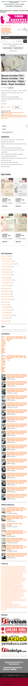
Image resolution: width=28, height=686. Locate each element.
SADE (4, 593)
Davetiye (6, 115)
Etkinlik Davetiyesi (12, 581)
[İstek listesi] (20, 30)
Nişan (18, 116)
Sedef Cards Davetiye (7, 595)
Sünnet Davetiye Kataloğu (8, 600)
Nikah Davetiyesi (13, 116)
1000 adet (5, 567)
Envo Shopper (22, 675)
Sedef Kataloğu (19, 595)
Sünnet (17, 597)
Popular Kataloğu (21, 590)
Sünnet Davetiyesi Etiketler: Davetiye (10, 605)
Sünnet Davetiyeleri (20, 600)
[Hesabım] (22, 30)
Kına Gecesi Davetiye (15, 583)
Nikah (9, 116)
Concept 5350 (13, 571)
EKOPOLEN (22, 578)
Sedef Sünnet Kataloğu (7, 597)
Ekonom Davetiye (17, 112)
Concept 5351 (22, 571)
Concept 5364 (5, 574)
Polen (4, 590)
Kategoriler (6, 37)
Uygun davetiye (15, 607)
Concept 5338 (5, 571)
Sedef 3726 (11, 593)
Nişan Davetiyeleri (18, 48)
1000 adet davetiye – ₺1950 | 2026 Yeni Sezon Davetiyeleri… (6, 30)
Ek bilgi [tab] (4, 129)
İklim (4, 609)
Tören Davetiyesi (6, 607)
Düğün (10, 115)
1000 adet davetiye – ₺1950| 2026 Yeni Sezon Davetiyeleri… (13, 45)
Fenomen (21, 581)
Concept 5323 (21, 569)
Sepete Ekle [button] (4, 206)
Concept (5, 569)
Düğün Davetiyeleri (7, 48)
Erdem (6, 116)
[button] (24, 57)
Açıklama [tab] (4, 126)
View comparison (7, 684)
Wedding (23, 607)
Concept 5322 (12, 569)
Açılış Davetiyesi (13, 567)
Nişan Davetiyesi (4, 118)
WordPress (5, 675)
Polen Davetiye (12, 590)
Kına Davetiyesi (5, 583)
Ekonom (2, 116)
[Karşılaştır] (18, 30)
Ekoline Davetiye (6, 578)
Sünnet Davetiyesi (13, 51)
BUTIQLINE (21, 567)
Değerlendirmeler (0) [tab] (7, 132)
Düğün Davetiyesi (22, 115)
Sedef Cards (19, 593)
